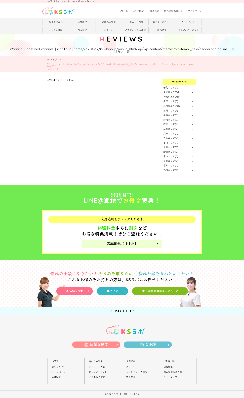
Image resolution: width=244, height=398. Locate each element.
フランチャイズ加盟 (136, 372)
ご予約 (114, 291)
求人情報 (130, 377)
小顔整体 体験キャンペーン (161, 291)
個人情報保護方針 (172, 372)
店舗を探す (76, 291)
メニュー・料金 (97, 367)
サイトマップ (170, 377)
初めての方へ (58, 367)
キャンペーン (59, 372)
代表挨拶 (130, 361)
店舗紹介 (56, 377)
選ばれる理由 (96, 361)
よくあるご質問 (97, 377)
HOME (55, 361)
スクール (130, 367)
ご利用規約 (169, 361)
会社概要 (168, 367)
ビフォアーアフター (99, 372)
